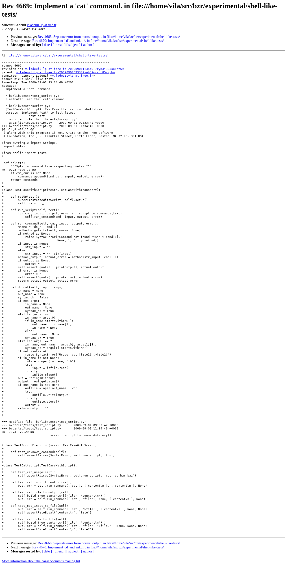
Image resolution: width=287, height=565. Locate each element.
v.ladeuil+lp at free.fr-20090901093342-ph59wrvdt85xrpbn (65, 72)
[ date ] (47, 45)
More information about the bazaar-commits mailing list (41, 561)
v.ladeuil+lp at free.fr (41, 25)
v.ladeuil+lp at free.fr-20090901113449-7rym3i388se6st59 (74, 69)
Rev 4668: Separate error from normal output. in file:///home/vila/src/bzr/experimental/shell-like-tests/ (109, 37)
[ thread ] (59, 45)
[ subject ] (73, 45)
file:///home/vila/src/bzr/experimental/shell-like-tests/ (57, 55)
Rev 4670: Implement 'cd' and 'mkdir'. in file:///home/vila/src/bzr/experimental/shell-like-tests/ (98, 41)
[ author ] (87, 45)
